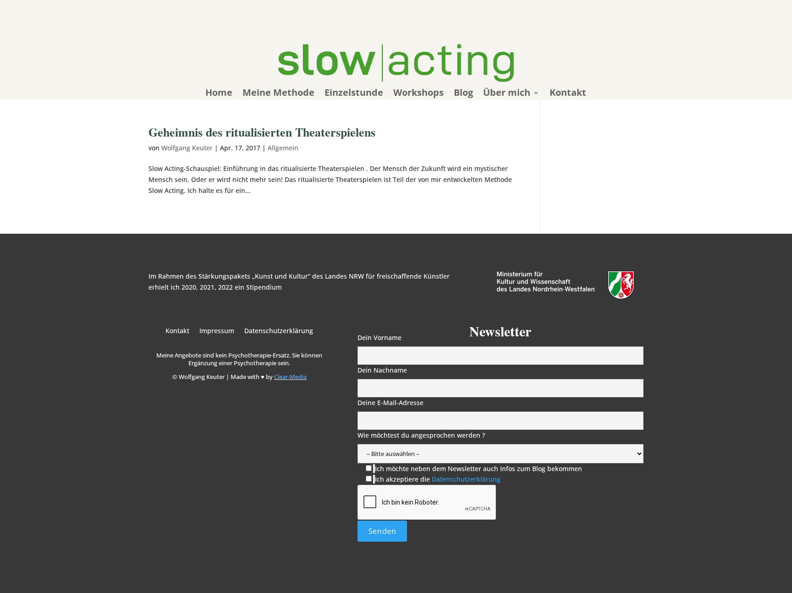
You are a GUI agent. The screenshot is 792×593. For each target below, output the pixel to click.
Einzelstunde (353, 94)
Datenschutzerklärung (278, 331)
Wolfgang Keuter (187, 147)
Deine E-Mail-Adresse (391, 402)
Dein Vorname (380, 337)
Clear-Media (290, 377)
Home (218, 94)
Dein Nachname (382, 370)
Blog (463, 94)
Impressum (216, 331)
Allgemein (283, 147)
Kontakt (568, 94)
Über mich (506, 94)
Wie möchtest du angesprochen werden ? (421, 435)
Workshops (418, 94)
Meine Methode (278, 94)
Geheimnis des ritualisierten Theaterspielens (261, 132)
